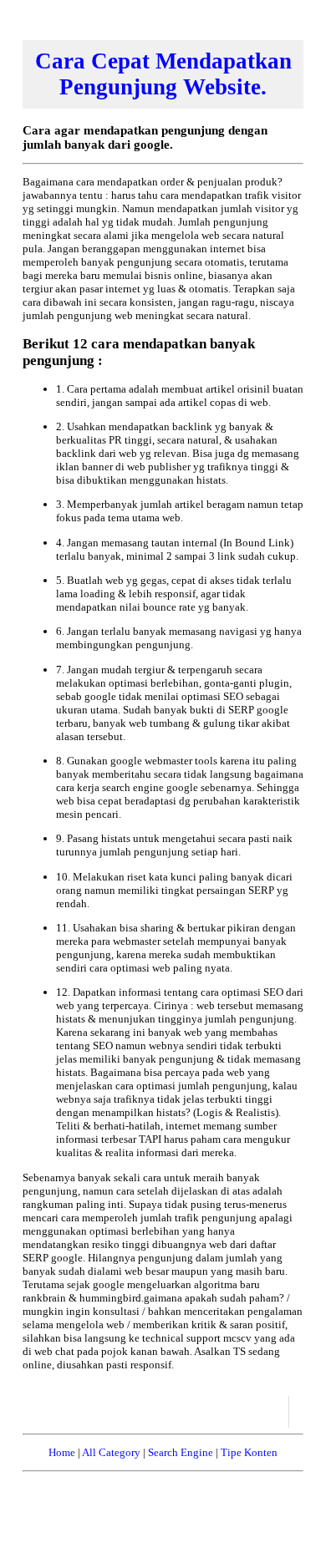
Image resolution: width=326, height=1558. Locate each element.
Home (61, 1452)
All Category (111, 1452)
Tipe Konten (249, 1452)
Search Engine (180, 1452)
